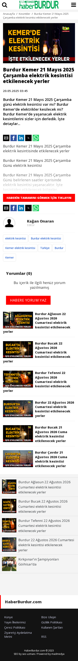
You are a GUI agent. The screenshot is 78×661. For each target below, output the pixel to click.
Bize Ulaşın (48, 617)
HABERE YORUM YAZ (28, 300)
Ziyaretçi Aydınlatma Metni (18, 635)
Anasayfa (9, 14)
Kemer (9, 257)
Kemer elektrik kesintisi (20, 248)
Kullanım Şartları (52, 627)
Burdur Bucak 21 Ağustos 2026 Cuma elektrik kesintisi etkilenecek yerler (51, 434)
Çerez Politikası (14, 627)
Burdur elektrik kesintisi (46, 238)
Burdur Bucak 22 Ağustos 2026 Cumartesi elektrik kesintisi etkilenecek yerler (36, 352)
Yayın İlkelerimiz (15, 622)
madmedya (57, 654)
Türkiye (45, 248)
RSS (43, 637)
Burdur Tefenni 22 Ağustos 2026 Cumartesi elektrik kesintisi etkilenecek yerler (36, 382)
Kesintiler (24, 14)
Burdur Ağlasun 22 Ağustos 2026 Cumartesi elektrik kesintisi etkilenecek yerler (36, 323)
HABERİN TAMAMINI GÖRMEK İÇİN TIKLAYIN (39, 198)
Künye (8, 617)
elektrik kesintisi (15, 238)
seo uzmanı (28, 654)
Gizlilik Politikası (51, 622)
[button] (6, 138)
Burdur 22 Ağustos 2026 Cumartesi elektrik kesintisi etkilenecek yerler (54, 409)
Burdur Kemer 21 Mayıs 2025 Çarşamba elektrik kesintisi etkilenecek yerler (36, 15)
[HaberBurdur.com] (39, 5)
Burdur (59, 248)
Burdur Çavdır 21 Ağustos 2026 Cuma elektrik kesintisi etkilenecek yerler (51, 459)
